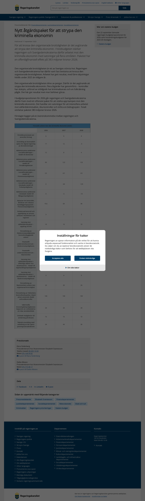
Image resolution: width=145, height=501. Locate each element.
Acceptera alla (57, 258)
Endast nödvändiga (87, 258)
